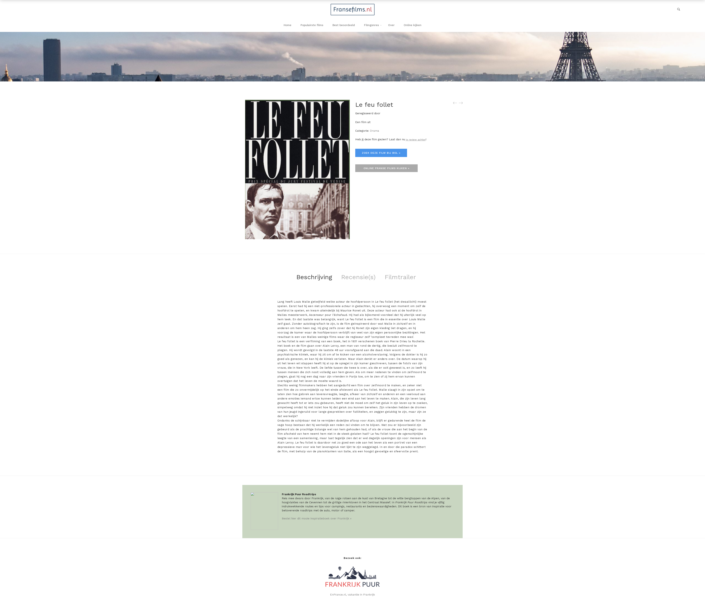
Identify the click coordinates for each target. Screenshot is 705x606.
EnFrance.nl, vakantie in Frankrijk (352, 594)
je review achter (416, 139)
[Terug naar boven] (694, 595)
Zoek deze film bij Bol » (381, 152)
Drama (374, 130)
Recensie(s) (358, 277)
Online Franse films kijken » (386, 168)
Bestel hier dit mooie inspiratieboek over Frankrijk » (316, 518)
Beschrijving (314, 277)
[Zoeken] (678, 9)
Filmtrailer (400, 277)
